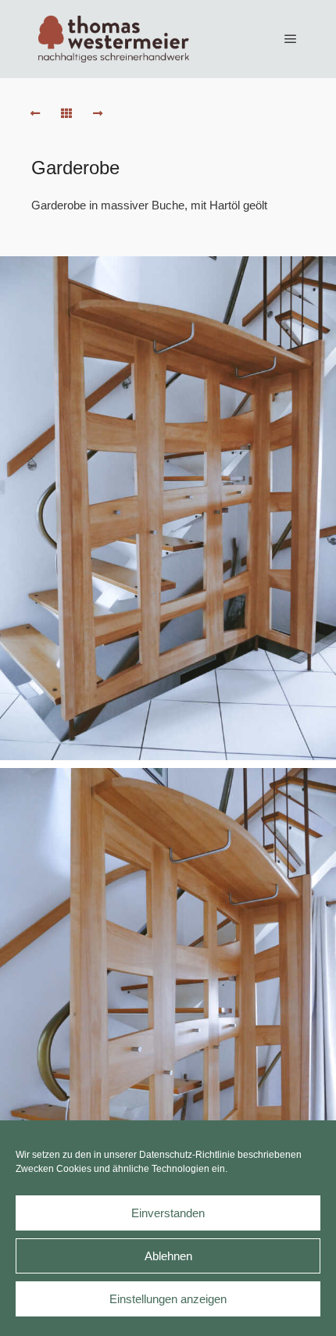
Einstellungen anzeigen (168, 1299)
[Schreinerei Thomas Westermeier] (113, 39)
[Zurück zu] (66, 113)
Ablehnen (168, 1256)
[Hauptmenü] (291, 39)
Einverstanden (168, 1213)
